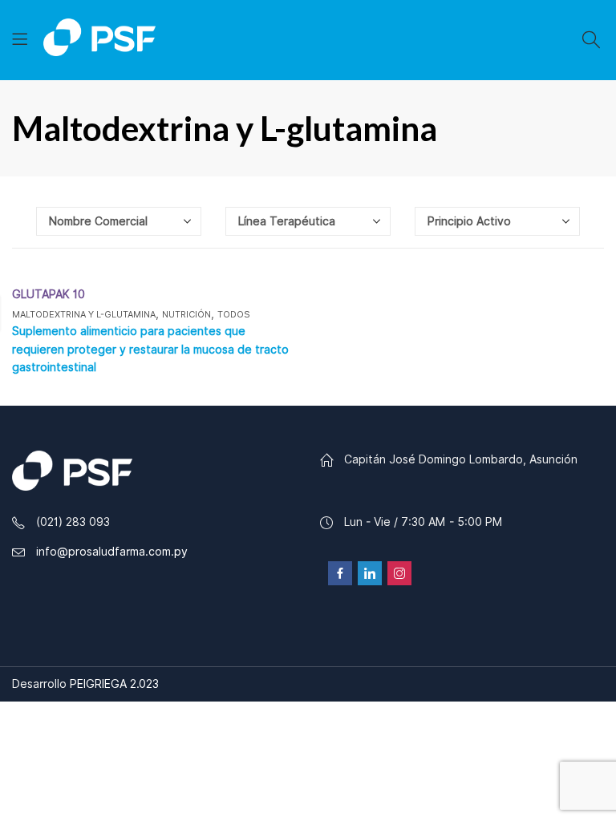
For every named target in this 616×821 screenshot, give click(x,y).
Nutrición (186, 314)
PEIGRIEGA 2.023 (114, 683)
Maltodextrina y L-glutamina (84, 314)
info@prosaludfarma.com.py (112, 551)
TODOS (233, 314)
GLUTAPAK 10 (48, 294)
